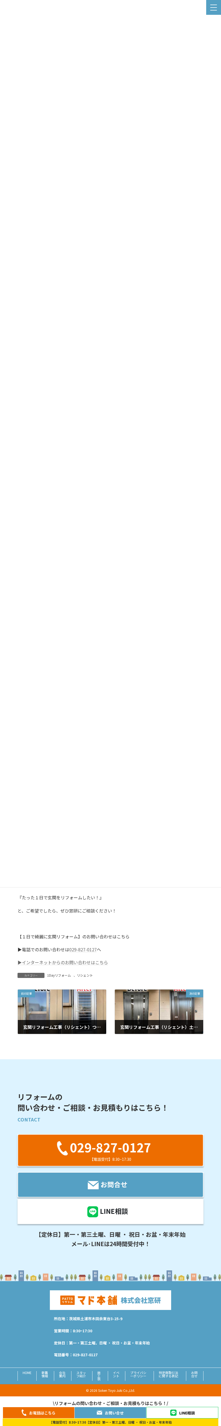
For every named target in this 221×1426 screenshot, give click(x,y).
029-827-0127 (83, 949)
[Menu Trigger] (213, 7)
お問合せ (194, 1374)
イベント (116, 1374)
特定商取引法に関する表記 (168, 1374)
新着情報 (45, 1374)
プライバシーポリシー (138, 1374)
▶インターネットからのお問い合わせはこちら (63, 962)
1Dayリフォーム (59, 975)
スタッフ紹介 (81, 1374)
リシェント (85, 975)
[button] (110, 1150)
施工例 (99, 1375)
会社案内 (62, 1374)
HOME (27, 1372)
